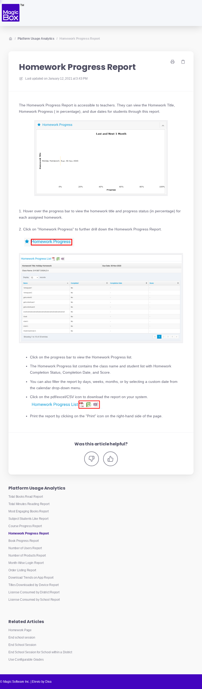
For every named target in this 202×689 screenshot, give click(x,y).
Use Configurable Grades (25, 659)
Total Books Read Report (25, 496)
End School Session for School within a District (40, 652)
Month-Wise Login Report (25, 563)
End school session (21, 637)
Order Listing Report (22, 570)
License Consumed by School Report (34, 599)
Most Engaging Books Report (28, 511)
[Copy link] (183, 62)
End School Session (22, 645)
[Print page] (172, 62)
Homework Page (20, 630)
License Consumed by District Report (33, 592)
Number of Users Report (25, 548)
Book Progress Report (23, 541)
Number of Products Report (27, 555)
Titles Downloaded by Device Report (33, 585)
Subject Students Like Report (28, 519)
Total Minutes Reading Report (28, 504)
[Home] (12, 13)
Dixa (48, 681)
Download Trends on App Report (30, 577)
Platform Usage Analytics (36, 38)
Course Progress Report (25, 526)
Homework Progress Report (79, 38)
